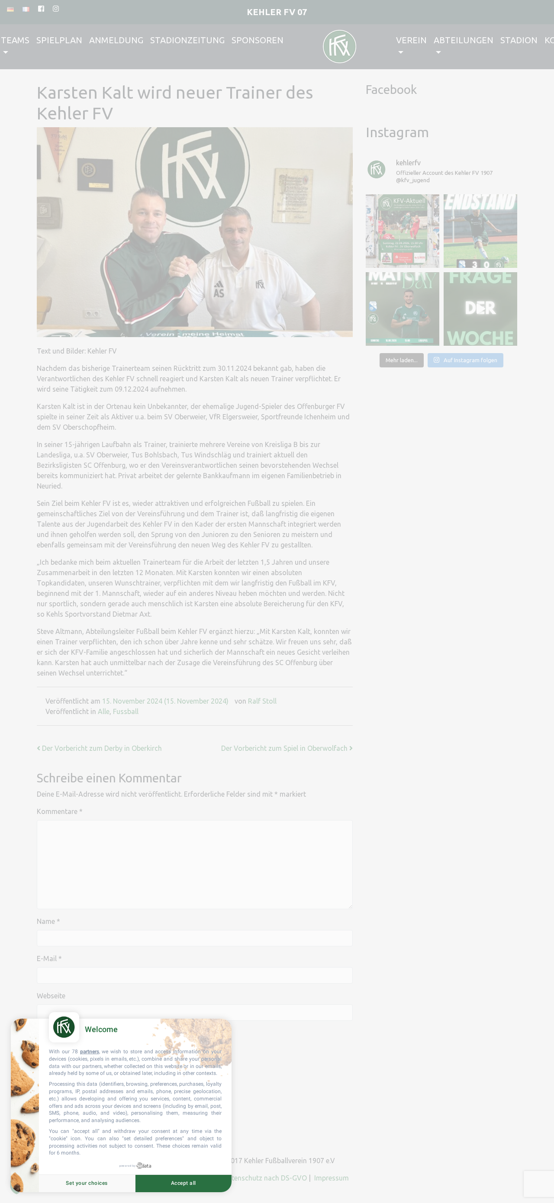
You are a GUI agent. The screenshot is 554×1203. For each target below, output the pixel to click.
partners (89, 1052)
